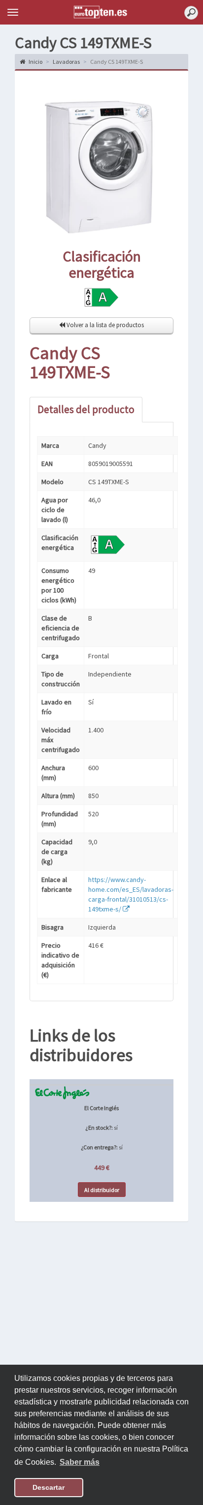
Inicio (35, 61)
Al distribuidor (101, 1190)
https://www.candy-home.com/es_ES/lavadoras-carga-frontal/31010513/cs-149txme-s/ (130, 894)
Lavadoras (66, 61)
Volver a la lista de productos (104, 325)
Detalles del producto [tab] (86, 409)
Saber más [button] (80, 1462)
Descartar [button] (49, 1487)
